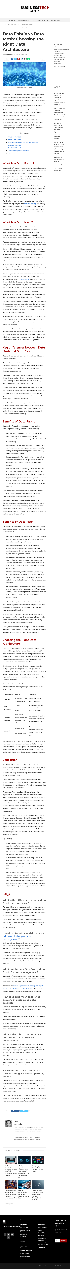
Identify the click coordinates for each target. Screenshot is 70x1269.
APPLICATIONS (51, 20)
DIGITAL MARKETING (23, 20)
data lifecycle (25, 279)
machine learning (30, 204)
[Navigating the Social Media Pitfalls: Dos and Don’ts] (38, 1160)
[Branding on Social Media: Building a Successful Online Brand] (24, 1184)
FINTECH (33, 20)
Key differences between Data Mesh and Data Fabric (23, 142)
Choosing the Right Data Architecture (18, 150)
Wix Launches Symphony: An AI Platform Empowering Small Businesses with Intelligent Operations (59, 164)
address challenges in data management (18, 938)
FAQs (9, 153)
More (58, 20)
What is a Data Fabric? (14, 137)
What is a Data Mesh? (14, 140)
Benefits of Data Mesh (14, 148)
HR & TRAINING (41, 20)
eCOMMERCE (12, 20)
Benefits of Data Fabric (14, 145)
